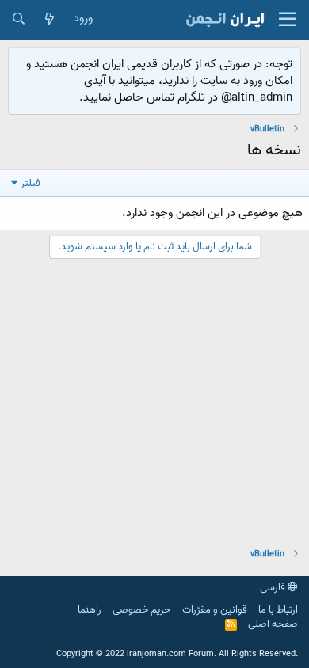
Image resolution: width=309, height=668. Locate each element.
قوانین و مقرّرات (214, 610)
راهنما (89, 610)
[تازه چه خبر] (49, 19)
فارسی (274, 587)
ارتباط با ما (278, 610)
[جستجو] (18, 19)
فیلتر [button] (30, 183)
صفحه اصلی (273, 624)
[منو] (287, 20)
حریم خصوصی (141, 610)
